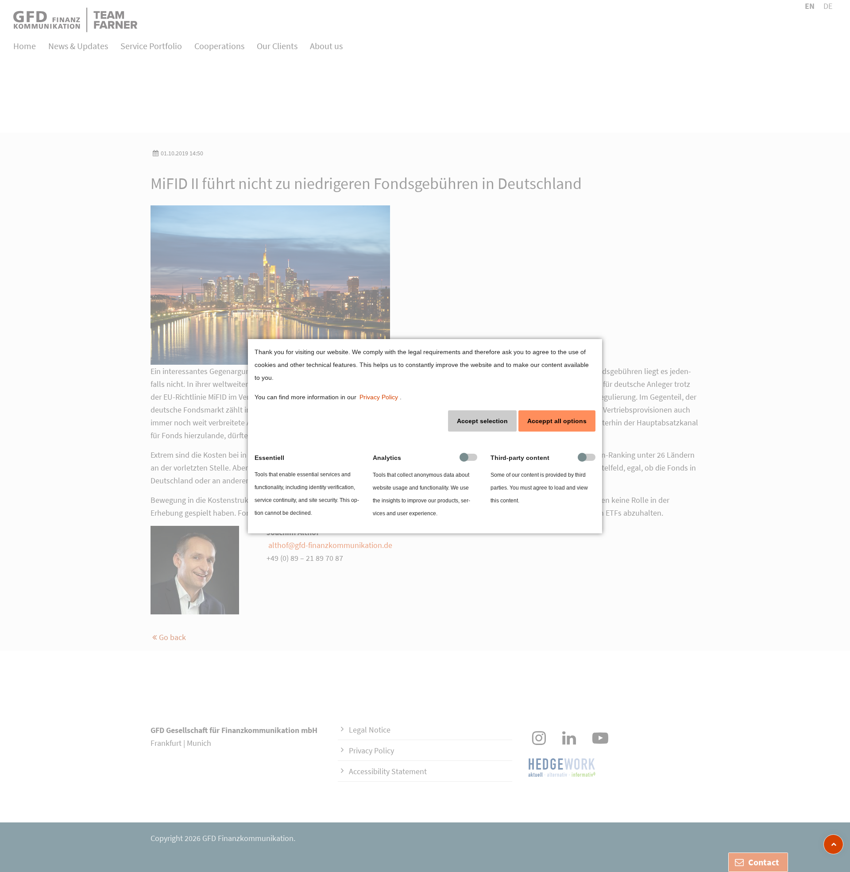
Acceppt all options (557, 420)
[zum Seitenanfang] (833, 844)
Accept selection (482, 420)
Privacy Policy (378, 397)
